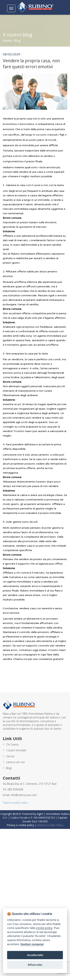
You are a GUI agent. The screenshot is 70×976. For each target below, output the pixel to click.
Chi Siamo (12, 744)
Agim (40, 814)
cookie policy (44, 927)
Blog (17, 41)
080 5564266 (15, 789)
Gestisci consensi (32, 944)
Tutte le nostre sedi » (15, 802)
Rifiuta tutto (35, 964)
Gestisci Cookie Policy (50, 825)
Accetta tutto (35, 955)
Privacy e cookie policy (20, 825)
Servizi (10, 756)
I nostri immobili (16, 750)
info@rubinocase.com (24, 795)
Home (7, 41)
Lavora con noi (15, 762)
